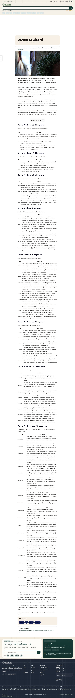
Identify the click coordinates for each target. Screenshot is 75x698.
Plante (18, 12)
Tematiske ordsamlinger (44, 668)
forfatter (10, 10)
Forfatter (33, 12)
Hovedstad (23, 12)
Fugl (4, 12)
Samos (46, 649)
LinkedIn (31, 622)
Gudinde (33, 670)
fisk (5, 10)
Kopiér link (37, 622)
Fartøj (42, 12)
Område (28, 12)
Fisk (7, 12)
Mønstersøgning (43, 665)
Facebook (22, 622)
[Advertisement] (37, 24)
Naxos (57, 649)
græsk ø (8, 10)
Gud (38, 12)
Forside (51, 1)
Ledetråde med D (24, 37)
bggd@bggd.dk (59, 679)
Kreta (50, 649)
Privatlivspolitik (65, 1)
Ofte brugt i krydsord (44, 667)
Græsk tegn (26, 672)
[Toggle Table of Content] (42, 120)
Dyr (10, 12)
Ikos (53, 649)
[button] (1, 58)
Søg (71, 8)
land (21, 655)
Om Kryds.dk (56, 1)
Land (25, 668)
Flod (14, 12)
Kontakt (44, 694)
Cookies (41, 675)
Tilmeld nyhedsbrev (69, 10)
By (31, 668)
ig (71, 1)
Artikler (60, 1)
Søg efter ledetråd (43, 663)
